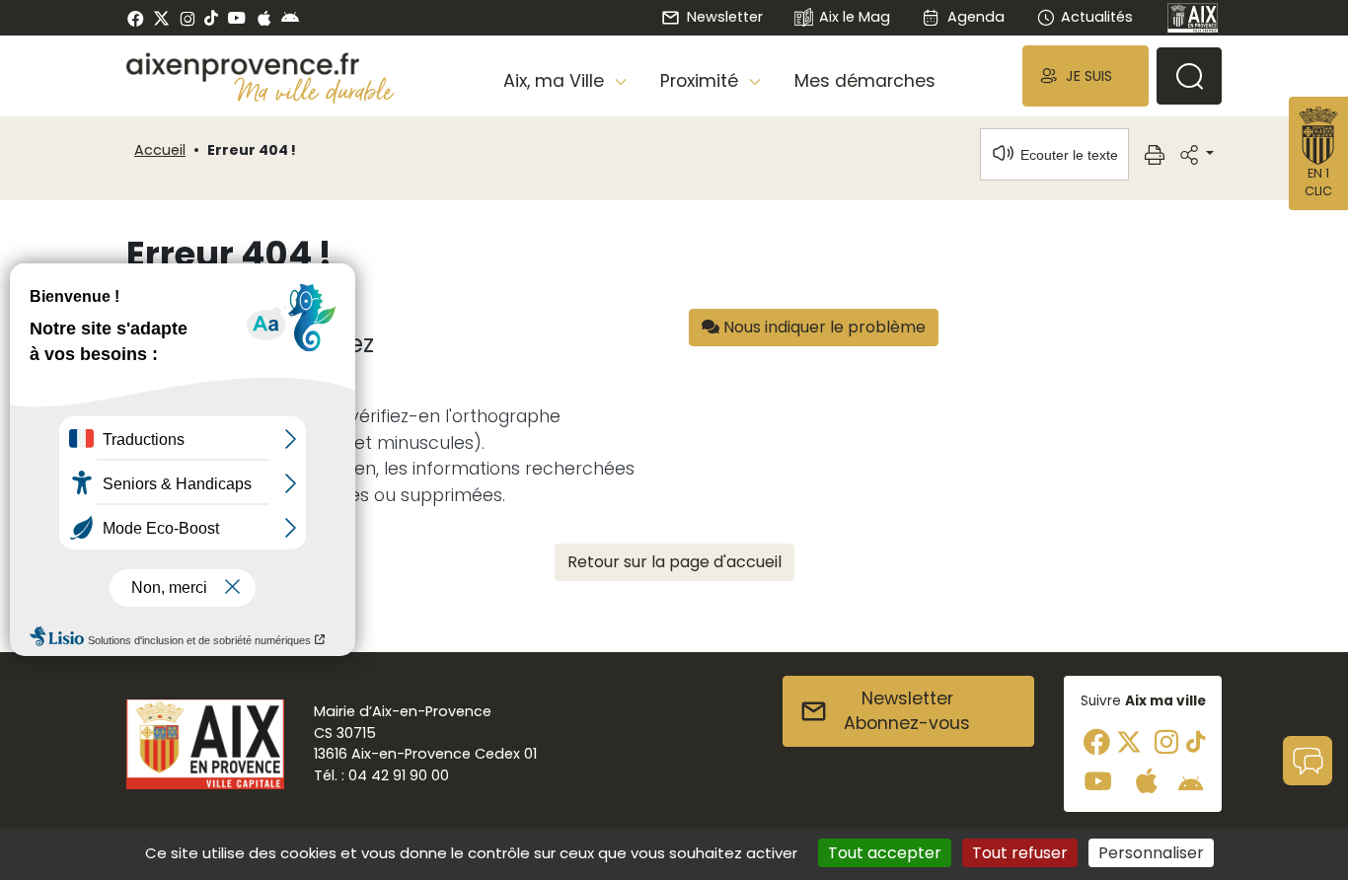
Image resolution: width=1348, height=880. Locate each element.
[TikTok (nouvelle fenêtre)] (211, 18)
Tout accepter (884, 853)
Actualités (1097, 17)
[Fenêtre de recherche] (1189, 76)
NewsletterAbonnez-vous (907, 711)
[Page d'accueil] (1193, 18)
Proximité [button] (701, 81)
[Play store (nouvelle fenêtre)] (290, 18)
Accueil (160, 150)
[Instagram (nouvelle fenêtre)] (187, 18)
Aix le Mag (854, 17)
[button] (1085, 75)
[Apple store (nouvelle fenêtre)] (264, 18)
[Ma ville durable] (314, 90)
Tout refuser (1020, 853)
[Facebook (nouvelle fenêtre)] (135, 18)
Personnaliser (1151, 853)
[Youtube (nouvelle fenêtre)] (236, 18)
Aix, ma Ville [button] (556, 81)
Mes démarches (865, 81)
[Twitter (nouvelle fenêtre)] (161, 18)
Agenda (975, 17)
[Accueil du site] (260, 67)
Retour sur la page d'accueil (674, 561)
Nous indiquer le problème (822, 327)
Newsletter (724, 17)
